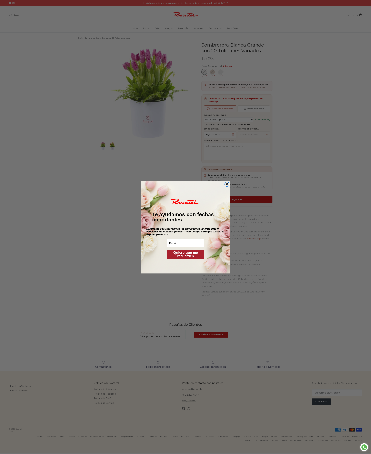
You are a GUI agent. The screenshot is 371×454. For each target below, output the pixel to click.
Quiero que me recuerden (185, 254)
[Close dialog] (227, 184)
